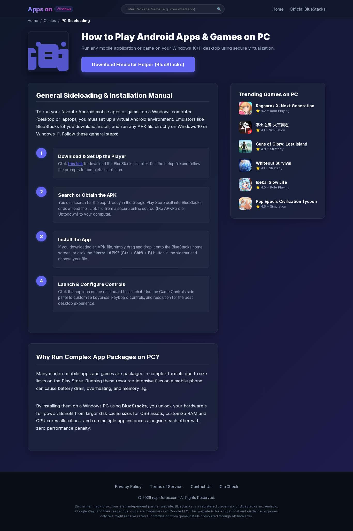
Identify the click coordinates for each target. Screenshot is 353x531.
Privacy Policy (128, 486)
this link (75, 163)
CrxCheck (229, 486)
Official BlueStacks (307, 9)
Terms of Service (166, 486)
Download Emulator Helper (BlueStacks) (138, 64)
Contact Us (201, 486)
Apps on (49, 9)
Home (277, 9)
